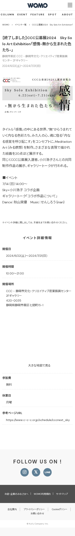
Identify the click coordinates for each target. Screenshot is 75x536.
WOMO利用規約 (42, 493)
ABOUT (67, 14)
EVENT (22, 14)
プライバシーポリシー (34, 509)
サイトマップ (62, 493)
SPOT (52, 14)
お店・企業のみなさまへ (16, 493)
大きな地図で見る (39, 365)
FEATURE (37, 14)
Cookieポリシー (59, 509)
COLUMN (7, 14)
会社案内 (12, 509)
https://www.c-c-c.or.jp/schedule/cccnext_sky (38, 420)
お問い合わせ (37, 513)
